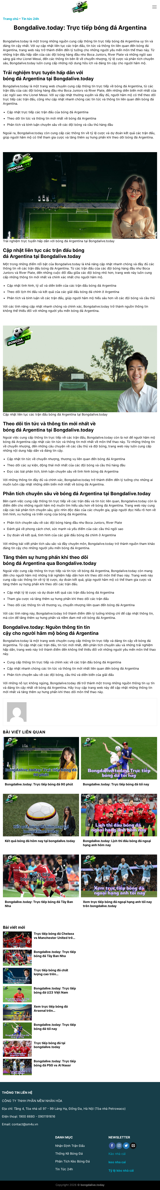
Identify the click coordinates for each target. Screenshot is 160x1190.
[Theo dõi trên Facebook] (112, 1145)
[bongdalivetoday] (80, 7)
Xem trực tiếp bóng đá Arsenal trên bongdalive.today (51, 1008)
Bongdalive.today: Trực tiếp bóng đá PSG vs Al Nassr (55, 1063)
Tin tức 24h (30, 19)
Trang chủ (10, 19)
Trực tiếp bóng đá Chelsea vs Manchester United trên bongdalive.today (54, 936)
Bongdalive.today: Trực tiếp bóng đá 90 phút (39, 784)
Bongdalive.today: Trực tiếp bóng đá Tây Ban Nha (39, 904)
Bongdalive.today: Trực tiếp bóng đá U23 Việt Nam (55, 990)
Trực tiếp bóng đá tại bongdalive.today (49, 1045)
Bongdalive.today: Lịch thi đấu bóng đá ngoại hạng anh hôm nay (117, 843)
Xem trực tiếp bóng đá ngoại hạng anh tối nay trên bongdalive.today (117, 904)
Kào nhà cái (117, 1154)
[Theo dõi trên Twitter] (126, 1145)
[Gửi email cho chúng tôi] (133, 1145)
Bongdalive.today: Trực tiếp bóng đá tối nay (116, 784)
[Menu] (154, 7)
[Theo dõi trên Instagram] (119, 1145)
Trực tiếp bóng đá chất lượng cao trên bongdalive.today (51, 972)
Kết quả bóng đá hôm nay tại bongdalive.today (40, 841)
